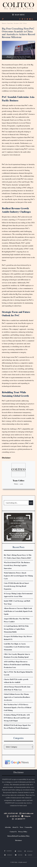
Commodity (28, 827)
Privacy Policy (22, 832)
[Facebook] (20, 19)
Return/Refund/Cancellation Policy (18, 836)
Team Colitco (10, 23)
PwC (27, 443)
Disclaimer (6, 457)
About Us (15, 827)
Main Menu (19, 14)
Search (30, 502)
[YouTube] (29, 19)
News (21, 827)
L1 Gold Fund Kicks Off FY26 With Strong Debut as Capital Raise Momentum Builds (16, 629)
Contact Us (13, 832)
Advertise (8, 827)
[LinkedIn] (32, 19)
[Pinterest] (27, 19)
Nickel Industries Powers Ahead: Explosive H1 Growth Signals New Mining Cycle (18, 576)
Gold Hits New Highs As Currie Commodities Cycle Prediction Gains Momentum (17, 647)
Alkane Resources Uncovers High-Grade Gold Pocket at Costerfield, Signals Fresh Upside (18, 611)
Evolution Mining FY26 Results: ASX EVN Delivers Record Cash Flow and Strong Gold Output (17, 718)
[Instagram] (25, 19)
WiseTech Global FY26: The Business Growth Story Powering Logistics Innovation (17, 565)
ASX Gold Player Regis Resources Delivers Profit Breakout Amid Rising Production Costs (17, 664)
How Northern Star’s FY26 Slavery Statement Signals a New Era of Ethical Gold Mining (17, 707)
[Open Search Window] (2, 19)
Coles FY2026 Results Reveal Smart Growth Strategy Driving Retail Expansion (16, 586)
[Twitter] (22, 19)
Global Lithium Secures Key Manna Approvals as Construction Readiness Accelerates (17, 697)
